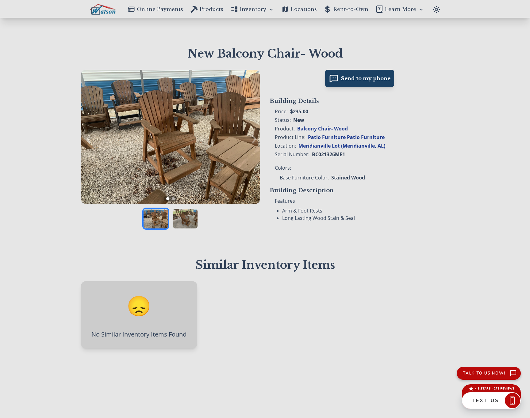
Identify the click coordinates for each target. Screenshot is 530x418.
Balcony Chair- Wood (322, 128)
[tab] (167, 198)
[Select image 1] (156, 218)
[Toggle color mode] (436, 9)
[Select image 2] (185, 218)
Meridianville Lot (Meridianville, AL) (341, 145)
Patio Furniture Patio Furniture (346, 137)
